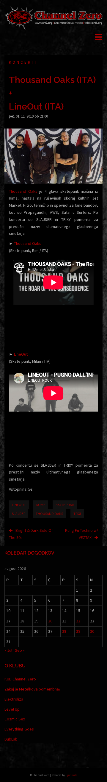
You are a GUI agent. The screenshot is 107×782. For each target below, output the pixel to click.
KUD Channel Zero (20, 679)
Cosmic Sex (14, 719)
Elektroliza (13, 699)
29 (78, 631)
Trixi (77, 513)
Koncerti (23, 62)
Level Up (12, 709)
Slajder (18, 513)
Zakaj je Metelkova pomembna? (32, 689)
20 (50, 621)
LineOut (21, 354)
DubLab (11, 739)
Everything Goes (19, 729)
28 (64, 631)
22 (78, 621)
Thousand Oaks (23, 191)
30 (92, 631)
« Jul (8, 650)
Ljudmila (71, 775)
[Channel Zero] (53, 17)
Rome (40, 504)
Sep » (20, 650)
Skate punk (65, 504)
